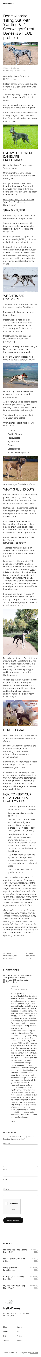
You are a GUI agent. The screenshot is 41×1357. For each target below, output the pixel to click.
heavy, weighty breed (14, 115)
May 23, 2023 (15, 986)
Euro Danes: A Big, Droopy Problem (18, 199)
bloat (32, 569)
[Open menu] (36, 3)
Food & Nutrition (20, 70)
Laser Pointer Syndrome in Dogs (14, 1260)
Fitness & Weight (8, 70)
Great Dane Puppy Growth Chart (29, 955)
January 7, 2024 (34, 1251)
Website (6, 1189)
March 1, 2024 (35, 1260)
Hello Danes (8, 3)
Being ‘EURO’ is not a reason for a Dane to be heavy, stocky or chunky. (19, 358)
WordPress (34, 1353)
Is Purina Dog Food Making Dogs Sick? (15, 1251)
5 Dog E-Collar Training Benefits (13, 1278)
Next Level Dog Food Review (10, 1269)
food (20, 322)
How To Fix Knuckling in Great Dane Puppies (10, 955)
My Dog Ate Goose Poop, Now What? (14, 1287)
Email (5, 1179)
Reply (13, 1122)
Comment (7, 1143)
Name (5, 1169)
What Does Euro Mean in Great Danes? (14, 203)
